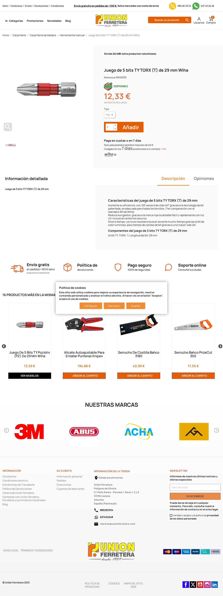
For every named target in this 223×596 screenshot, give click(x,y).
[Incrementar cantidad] (115, 125)
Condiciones (57, 5)
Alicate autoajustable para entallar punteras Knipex (84, 354)
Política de (87, 265)
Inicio (5, 5)
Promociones (35, 21)
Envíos (28, 5)
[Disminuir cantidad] (115, 129)
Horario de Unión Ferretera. (18, 493)
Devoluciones (41, 5)
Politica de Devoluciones (17, 489)
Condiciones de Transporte (18, 484)
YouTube (200, 583)
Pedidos (61, 480)
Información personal (69, 476)
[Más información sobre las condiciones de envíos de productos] (17, 268)
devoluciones (85, 270)
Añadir (130, 127)
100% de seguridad (139, 270)
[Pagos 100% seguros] (118, 267)
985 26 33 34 (184, 5)
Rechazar (114, 305)
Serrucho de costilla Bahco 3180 (138, 354)
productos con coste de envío (38, 273)
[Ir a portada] (111, 551)
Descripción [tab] (173, 178)
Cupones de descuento (70, 489)
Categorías (16, 21)
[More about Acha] (139, 430)
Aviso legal (11, 550)
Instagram (207, 583)
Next (219, 345)
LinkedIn (214, 583)
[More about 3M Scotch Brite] (29, 430)
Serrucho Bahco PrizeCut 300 (193, 354)
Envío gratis (38, 264)
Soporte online (192, 265)
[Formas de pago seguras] (192, 551)
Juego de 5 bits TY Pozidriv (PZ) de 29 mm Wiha (29, 354)
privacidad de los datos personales (194, 517)
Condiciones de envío (15, 480)
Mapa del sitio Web (133, 585)
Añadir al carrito (85, 375)
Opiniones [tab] (204, 178)
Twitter (193, 583)
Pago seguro (139, 265)
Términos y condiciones (36, 550)
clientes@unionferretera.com (117, 524)
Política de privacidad (92, 585)
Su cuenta (64, 471)
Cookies (114, 583)
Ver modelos (30, 375)
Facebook (186, 583)
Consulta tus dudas (189, 270)
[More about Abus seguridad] (84, 430)
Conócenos (16, 5)
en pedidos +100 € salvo (41, 269)
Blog (68, 21)
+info (163, 149)
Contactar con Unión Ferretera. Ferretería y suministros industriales (23, 498)
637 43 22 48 (207, 5)
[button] (6, 430)
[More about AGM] (194, 430)
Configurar (90, 305)
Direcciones (64, 484)
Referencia (109, 77)
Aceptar (135, 305)
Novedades (54, 21)
